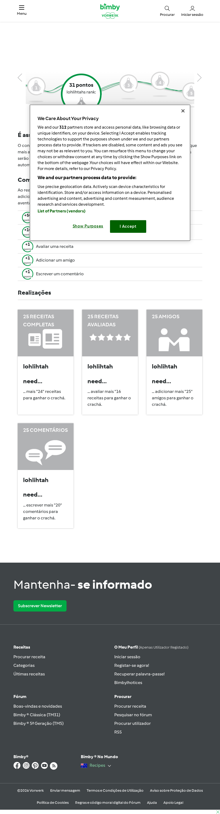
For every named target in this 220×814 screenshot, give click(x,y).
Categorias (24, 665)
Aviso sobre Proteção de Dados (176, 790)
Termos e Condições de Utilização (115, 790)
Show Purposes (88, 226)
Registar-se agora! (131, 665)
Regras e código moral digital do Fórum (108, 802)
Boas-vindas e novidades (37, 706)
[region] (110, 172)
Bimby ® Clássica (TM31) (36, 714)
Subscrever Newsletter (40, 605)
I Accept (128, 226)
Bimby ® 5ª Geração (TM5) (38, 723)
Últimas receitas (29, 673)
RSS (118, 732)
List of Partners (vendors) (62, 211)
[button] (22, 11)
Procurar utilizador (132, 723)
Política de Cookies (53, 802)
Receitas (21, 647)
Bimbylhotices (128, 682)
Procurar (122, 696)
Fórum (19, 696)
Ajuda (152, 802)
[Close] (183, 111)
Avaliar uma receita (55, 246)
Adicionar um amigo (55, 260)
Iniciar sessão (127, 656)
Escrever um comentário (60, 273)
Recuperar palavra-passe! (139, 673)
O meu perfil (151, 647)
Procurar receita (29, 656)
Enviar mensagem (65, 790)
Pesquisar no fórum (133, 714)
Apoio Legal (173, 802)
